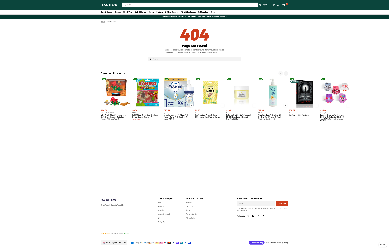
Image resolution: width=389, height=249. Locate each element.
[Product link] (116, 98)
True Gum (197, 113)
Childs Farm (261, 113)
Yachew (273, 243)
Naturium (228, 113)
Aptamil (166, 113)
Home (103, 21)
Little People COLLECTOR (107, 113)
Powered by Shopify (282, 243)
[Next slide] (286, 73)
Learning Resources (325, 113)
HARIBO (134, 113)
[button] (263, 5)
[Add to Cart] (128, 105)
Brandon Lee (292, 113)
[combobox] (192, 5)
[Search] (124, 5)
